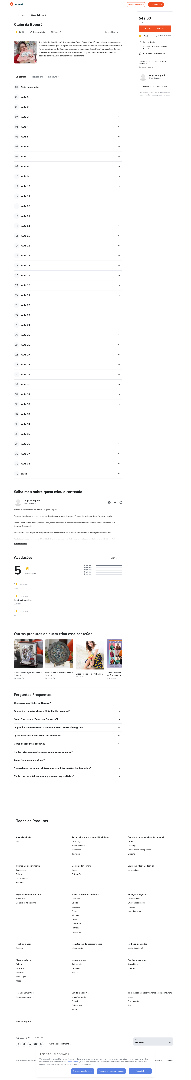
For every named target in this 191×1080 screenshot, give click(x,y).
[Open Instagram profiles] (41, 1044)
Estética (20, 968)
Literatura (76, 923)
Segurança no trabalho (26, 902)
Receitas (20, 882)
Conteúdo (21, 76)
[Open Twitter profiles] (24, 1044)
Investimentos (134, 911)
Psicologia (76, 932)
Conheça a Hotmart (59, 1043)
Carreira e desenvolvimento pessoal (146, 837)
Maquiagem (21, 976)
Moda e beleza (23, 960)
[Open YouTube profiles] (36, 1044)
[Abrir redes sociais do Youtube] (115, 503)
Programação (134, 1001)
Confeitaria (21, 870)
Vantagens (37, 76)
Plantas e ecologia (137, 960)
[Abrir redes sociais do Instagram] (120, 503)
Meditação (76, 849)
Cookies (169, 1060)
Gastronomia (22, 878)
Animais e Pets (23, 837)
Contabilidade (134, 898)
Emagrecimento (79, 997)
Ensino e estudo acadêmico (85, 894)
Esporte (75, 1001)
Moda (18, 980)
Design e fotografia (81, 865)
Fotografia (76, 874)
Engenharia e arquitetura (28, 894)
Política (75, 927)
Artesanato (77, 964)
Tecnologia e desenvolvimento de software (150, 992)
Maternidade (133, 870)
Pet (17, 841)
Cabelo (19, 964)
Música (75, 972)
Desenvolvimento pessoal (140, 849)
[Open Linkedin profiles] (30, 1044)
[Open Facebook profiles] (18, 1044)
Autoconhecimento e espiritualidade (90, 837)
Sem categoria (23, 1021)
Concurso (76, 898)
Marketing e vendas (137, 944)
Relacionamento (23, 997)
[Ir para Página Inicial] (17, 4)
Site (129, 1005)
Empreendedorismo (136, 902)
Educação (76, 907)
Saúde (74, 1009)
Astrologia (76, 841)
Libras (74, 919)
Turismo (19, 948)
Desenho (76, 968)
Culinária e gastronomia (28, 865)
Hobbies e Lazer (24, 944)
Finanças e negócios (138, 894)
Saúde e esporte (80, 992)
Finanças (131, 907)
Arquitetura (21, 898)
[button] (65, 87)
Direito (75, 902)
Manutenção (77, 948)
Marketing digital (135, 948)
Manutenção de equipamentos (87, 944)
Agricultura (133, 964)
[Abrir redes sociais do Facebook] (109, 503)
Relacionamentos (25, 992)
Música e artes (79, 960)
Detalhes (53, 76)
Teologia (76, 854)
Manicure (20, 972)
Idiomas (75, 915)
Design (75, 870)
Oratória (131, 854)
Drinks (19, 874)
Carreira (131, 841)
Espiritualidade (78, 845)
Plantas (131, 968)
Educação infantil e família (141, 865)
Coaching (132, 845)
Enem (74, 911)
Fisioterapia (77, 1005)
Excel (130, 997)
